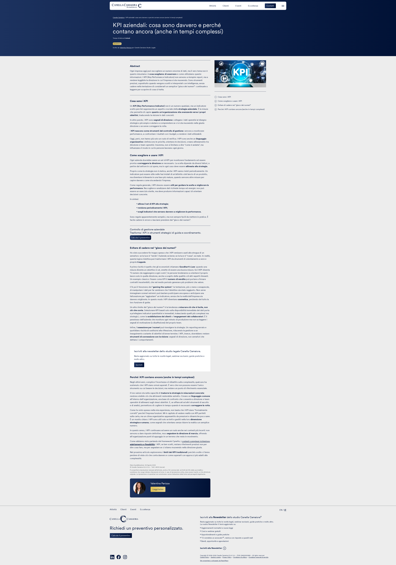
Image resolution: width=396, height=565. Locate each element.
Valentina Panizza (125, 47)
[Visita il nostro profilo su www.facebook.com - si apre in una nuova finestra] (118, 557)
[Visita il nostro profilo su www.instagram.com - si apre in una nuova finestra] (125, 557)
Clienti (226, 6)
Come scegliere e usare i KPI (230, 101)
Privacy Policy (226, 557)
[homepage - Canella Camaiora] (124, 519)
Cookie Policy (204, 557)
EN (280, 510)
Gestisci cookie (216, 557)
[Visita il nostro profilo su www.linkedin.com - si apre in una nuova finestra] (112, 557)
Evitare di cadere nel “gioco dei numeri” (234, 105)
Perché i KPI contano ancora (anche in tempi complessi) (241, 109)
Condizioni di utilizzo (240, 557)
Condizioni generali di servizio (258, 557)
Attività (212, 6)
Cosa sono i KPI (224, 97)
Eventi (238, 6)
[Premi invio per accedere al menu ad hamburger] (283, 5)
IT (285, 510)
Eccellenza (253, 6)
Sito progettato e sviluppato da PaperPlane (214, 560)
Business (117, 44)
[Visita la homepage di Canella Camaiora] (127, 6)
